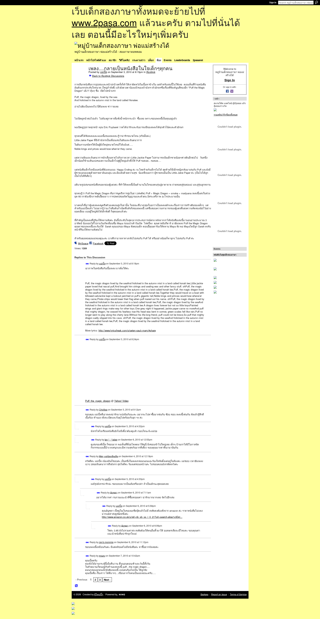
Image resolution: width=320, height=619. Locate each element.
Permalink (87, 264)
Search (316, 2)
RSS (76, 586)
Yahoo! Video (121, 401)
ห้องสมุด (150, 72)
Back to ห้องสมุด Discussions (108, 76)
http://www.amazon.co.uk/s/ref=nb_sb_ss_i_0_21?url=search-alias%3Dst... (142, 517)
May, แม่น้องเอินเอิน (108, 456)
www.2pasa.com (104, 22)
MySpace (83, 243)
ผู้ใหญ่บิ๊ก (98, 594)
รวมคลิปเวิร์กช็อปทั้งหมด (226, 114)
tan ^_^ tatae (111, 439)
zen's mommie (106, 542)
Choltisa (103, 409)
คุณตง (102, 555)
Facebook (98, 243)
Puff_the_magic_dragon (97, 401)
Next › (107, 579)
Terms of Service (238, 594)
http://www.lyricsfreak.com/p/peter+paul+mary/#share (127, 330)
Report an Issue (219, 594)
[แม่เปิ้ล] (80, 76)
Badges (204, 594)
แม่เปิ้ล (103, 72)
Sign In (272, 2)
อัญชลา (113, 492)
